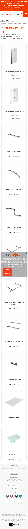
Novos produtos (14, 506)
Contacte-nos (22, 506)
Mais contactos (14, 473)
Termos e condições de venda (14, 501)
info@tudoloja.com (7, 18)
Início (14, 509)
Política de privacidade (10, 266)
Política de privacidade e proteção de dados (14, 503)
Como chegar (14, 488)
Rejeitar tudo (8, 273)
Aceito (7, 269)
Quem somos (6, 506)
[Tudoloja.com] (6, 14)
